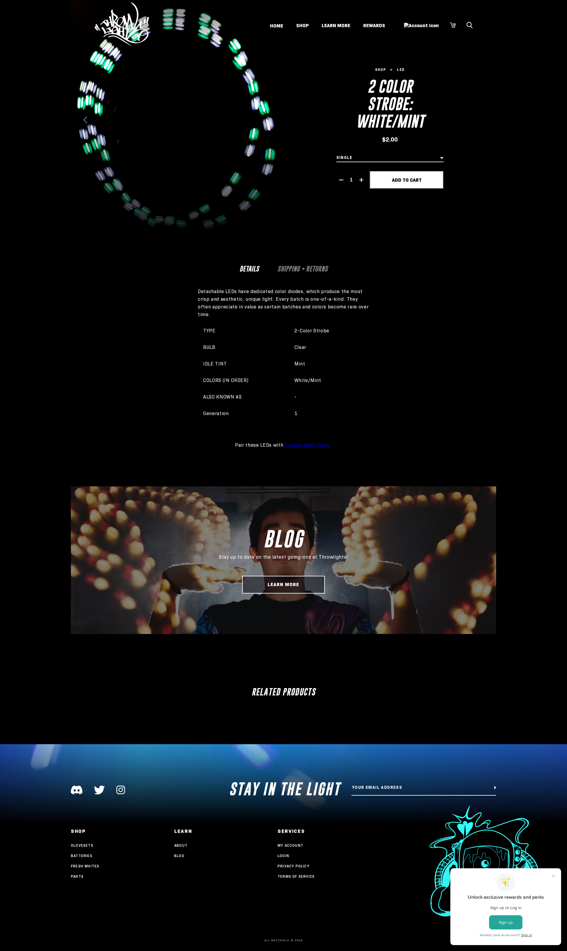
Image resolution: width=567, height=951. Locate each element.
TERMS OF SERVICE (296, 876)
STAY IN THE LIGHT (284, 789)
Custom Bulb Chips (307, 445)
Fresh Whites (85, 866)
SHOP (302, 25)
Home (276, 25)
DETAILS (249, 269)
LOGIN (283, 856)
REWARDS (374, 25)
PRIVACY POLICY (293, 866)
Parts (77, 876)
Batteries (81, 856)
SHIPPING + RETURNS (302, 269)
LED (401, 69)
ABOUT (181, 845)
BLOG (179, 856)
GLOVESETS (82, 845)
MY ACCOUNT (290, 845)
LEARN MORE (336, 25)
